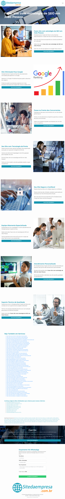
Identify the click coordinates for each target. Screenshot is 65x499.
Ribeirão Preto (19, 421)
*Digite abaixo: (23, 471)
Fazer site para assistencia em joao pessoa (14, 367)
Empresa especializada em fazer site (22, 436)
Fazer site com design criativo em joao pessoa (15, 378)
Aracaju (39, 419)
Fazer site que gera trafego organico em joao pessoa (16, 345)
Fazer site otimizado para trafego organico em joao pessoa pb (18, 355)
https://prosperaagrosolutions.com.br (13, 412)
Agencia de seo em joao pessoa (12, 351)
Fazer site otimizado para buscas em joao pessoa (16, 362)
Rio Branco (6, 420)
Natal (33, 419)
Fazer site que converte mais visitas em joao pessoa (16, 336)
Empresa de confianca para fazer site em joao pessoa (17, 354)
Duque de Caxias (43, 420)
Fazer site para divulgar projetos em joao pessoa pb (16, 377)
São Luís (11, 419)
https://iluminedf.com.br (11, 411)
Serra (23, 422)
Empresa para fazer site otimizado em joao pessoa (16, 373)
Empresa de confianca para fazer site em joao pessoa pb (17, 342)
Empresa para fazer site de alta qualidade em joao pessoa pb (18, 370)
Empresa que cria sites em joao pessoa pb (14, 348)
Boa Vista (57, 419)
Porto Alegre (7, 419)
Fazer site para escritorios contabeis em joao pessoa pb (17, 372)
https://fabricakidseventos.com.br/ (13, 402)
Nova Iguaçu (50, 420)
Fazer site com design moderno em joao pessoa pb (16, 353)
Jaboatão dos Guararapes (37, 421)
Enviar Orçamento (33, 476)
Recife (51, 418)
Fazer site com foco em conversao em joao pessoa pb (17, 337)
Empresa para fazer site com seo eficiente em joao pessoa (17, 384)
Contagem (44, 421)
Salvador (34, 418)
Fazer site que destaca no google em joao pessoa (16, 347)
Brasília (26, 418)
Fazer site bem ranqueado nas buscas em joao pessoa (17, 349)
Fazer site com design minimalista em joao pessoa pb (16, 388)
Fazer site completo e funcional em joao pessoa (15, 358)
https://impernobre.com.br (11, 409)
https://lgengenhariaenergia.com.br (13, 406)
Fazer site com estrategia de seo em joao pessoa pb (16, 340)
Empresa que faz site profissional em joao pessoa (16, 364)
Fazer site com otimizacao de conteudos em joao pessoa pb (18, 366)
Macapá (53, 419)
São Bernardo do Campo (35, 420)
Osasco (5, 421)
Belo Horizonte (39, 418)
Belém (57, 418)
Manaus (44, 418)
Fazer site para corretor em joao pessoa (14, 383)
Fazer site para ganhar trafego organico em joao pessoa (17, 360)
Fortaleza (30, 418)
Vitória (10, 420)
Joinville (48, 421)
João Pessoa (29, 419)
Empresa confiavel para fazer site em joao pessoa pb (16, 369)
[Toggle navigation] (62, 3)
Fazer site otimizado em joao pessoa (13, 375)
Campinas (22, 420)
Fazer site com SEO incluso (52, 436)
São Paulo (16, 418)
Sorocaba (9, 421)
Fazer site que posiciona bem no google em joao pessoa (17, 344)
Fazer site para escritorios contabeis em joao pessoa (16, 392)
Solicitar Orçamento (48, 51)
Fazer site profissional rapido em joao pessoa (15, 361)
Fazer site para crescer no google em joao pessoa (16, 394)
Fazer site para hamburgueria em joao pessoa (15, 391)
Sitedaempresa (35, 497)
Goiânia (54, 418)
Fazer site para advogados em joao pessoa (14, 386)
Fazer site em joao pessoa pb (12, 389)
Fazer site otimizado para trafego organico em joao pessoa (18, 393)
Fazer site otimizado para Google (38, 436)
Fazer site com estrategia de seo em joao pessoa (16, 380)
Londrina (6, 422)
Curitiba (47, 418)
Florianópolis (44, 419)
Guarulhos (17, 420)
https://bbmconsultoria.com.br (12, 408)
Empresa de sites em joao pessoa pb (13, 356)
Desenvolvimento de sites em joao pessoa (14, 382)
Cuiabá (36, 419)
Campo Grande (20, 419)
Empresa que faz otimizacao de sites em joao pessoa (16, 338)
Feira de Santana (53, 421)
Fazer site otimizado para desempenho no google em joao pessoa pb (20, 339)
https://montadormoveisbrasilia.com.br (14, 403)
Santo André (55, 420)
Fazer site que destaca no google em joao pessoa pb (16, 395)
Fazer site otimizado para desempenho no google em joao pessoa (19, 381)
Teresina (25, 419)
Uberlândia (14, 421)
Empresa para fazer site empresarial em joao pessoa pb (17, 365)
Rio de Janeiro (21, 418)
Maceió (15, 419)
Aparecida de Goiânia (18, 422)
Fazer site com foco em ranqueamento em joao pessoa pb (18, 343)
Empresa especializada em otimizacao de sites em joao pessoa (18, 387)
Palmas (13, 420)
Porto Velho (49, 419)
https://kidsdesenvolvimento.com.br (13, 407)
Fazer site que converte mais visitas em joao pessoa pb (17, 350)
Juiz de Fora (10, 422)
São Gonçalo (26, 420)
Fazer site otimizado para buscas (38, 437)
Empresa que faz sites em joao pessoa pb (14, 376)
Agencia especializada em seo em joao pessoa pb (16, 359)
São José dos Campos (27, 421)
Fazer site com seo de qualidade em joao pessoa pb (16, 371)
